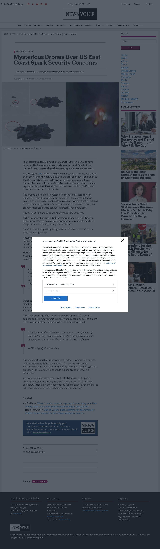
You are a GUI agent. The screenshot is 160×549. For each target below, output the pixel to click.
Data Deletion (65, 308)
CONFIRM (56, 298)
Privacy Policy (94, 308)
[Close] (123, 241)
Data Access (80, 308)
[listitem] (80, 284)
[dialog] (80, 274)
